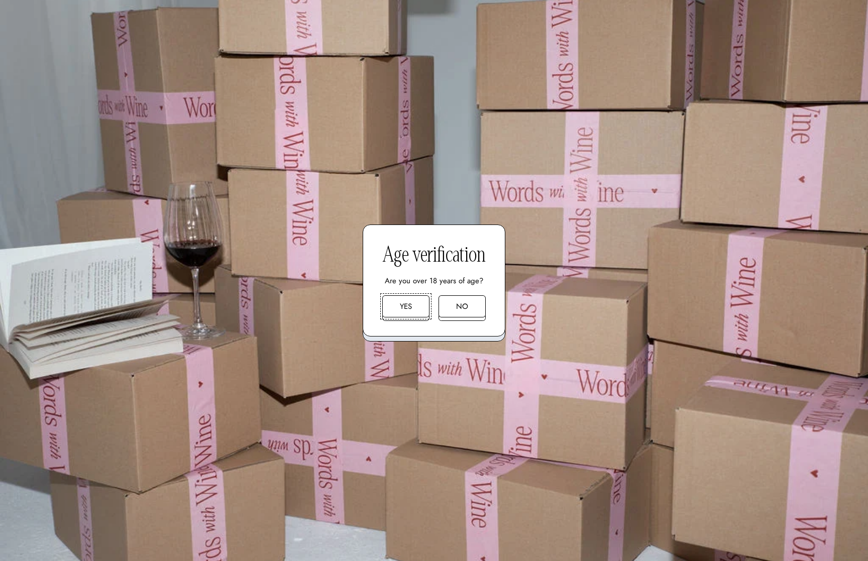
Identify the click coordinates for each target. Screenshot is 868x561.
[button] (405, 306)
